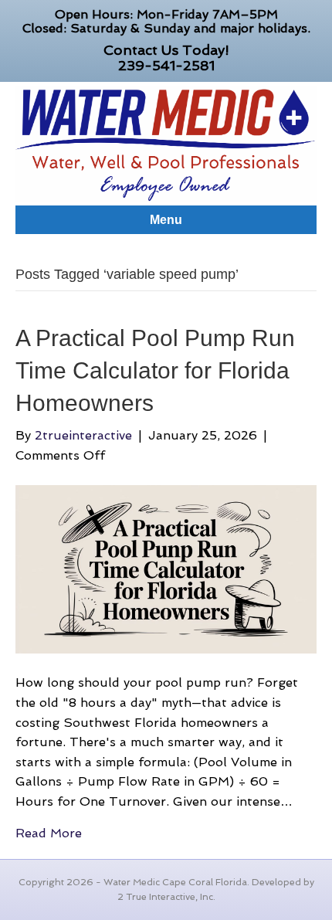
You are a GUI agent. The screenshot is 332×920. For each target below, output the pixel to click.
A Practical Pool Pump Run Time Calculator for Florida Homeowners (155, 370)
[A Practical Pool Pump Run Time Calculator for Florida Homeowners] (166, 568)
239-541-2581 (166, 65)
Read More (48, 833)
